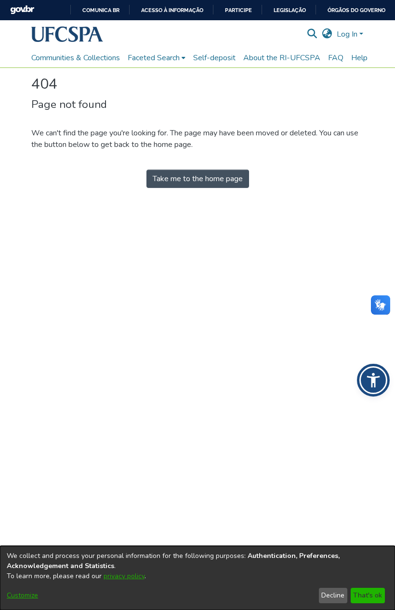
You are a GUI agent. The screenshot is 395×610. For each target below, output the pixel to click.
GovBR (22, 9)
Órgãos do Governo (356, 10)
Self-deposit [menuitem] (214, 58)
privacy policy (124, 576)
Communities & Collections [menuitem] (75, 58)
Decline (332, 595)
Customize (22, 595)
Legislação (290, 10)
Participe (238, 10)
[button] (67, 34)
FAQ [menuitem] (335, 58)
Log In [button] (348, 34)
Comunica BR (100, 10)
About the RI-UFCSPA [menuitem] (281, 58)
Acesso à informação (172, 10)
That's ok (367, 595)
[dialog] (197, 578)
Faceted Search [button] (154, 58)
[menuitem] (156, 57)
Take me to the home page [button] (198, 178)
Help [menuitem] (359, 58)
